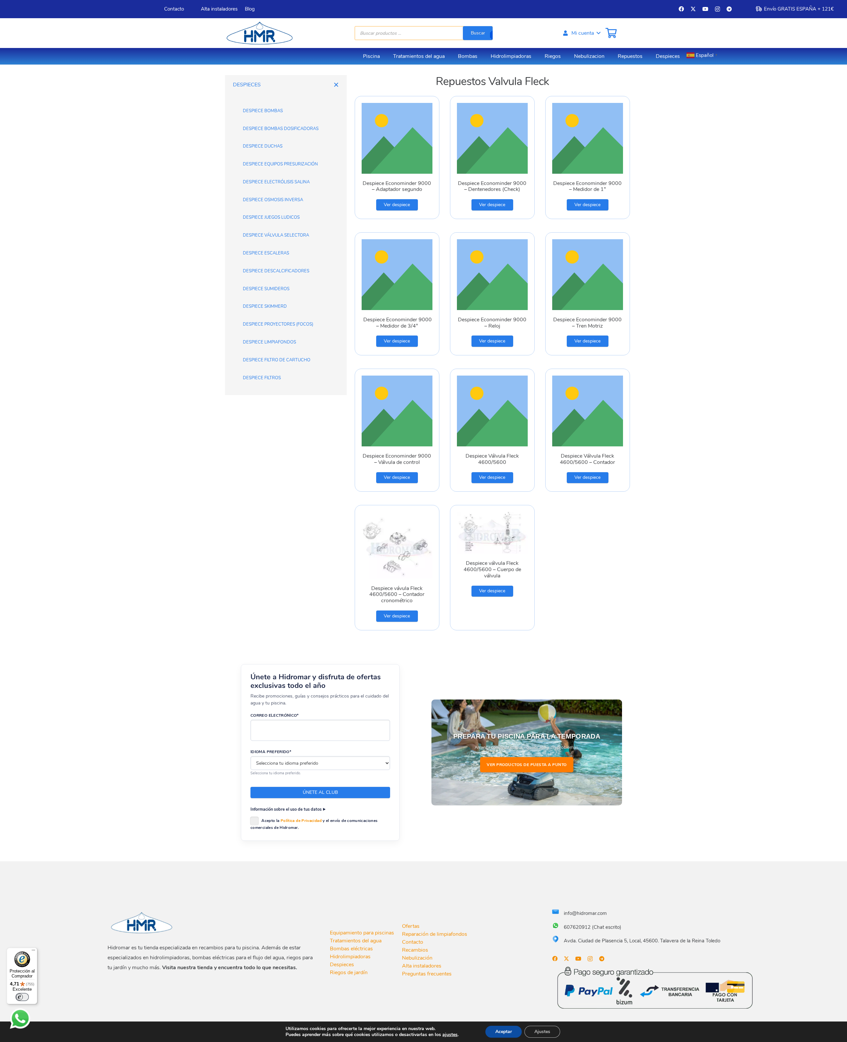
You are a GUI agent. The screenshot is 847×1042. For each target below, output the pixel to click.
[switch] (22, 997)
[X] (693, 9)
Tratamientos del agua (355, 940)
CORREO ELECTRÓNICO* (274, 715)
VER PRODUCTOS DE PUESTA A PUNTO (527, 764)
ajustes (450, 1035)
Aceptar (503, 1031)
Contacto (412, 942)
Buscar (478, 33)
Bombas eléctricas (351, 948)
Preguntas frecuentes (427, 973)
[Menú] (33, 952)
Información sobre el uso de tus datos (286, 809)
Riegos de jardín (349, 972)
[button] (581, 33)
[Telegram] (729, 9)
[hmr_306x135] (258, 33)
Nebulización (417, 958)
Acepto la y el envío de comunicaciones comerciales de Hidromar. (314, 824)
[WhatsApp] (20, 1018)
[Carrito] (611, 33)
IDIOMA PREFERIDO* (270, 751)
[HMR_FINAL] (142, 922)
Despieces (342, 964)
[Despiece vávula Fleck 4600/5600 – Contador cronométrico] (397, 567)
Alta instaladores (421, 966)
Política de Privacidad (301, 820)
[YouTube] (705, 9)
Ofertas (411, 926)
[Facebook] (681, 9)
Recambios (415, 950)
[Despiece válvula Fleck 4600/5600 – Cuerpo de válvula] (492, 567)
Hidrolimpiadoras (350, 956)
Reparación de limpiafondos (434, 934)
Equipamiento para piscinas (362, 932)
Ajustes (542, 1031)
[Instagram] (717, 9)
